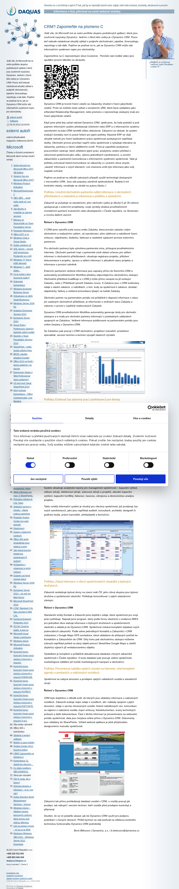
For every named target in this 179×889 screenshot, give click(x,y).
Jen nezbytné (38, 479)
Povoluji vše (140, 479)
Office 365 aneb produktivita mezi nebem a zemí (21, 543)
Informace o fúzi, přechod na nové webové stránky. (87, 11)
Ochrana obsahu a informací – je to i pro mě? (23, 789)
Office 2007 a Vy (21, 234)
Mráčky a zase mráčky (23, 743)
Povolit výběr (89, 479)
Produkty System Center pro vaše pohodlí (21, 521)
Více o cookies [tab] (142, 418)
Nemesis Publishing (24, 886)
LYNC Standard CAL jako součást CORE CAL (23, 612)
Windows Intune (21, 641)
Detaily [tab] (89, 418)
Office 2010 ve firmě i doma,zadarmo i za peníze (23, 365)
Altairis (20, 888)
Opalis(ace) (18, 528)
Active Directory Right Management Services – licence (23, 800)
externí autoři (16, 117)
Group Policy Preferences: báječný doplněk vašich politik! (23, 328)
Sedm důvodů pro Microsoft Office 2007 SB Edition (23, 169)
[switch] (70, 465)
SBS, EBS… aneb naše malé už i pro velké (22, 201)
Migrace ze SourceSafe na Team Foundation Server (23, 223)
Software (14, 121)
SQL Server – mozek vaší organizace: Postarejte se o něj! (23, 252)
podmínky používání (14, 876)
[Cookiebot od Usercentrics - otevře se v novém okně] (150, 408)
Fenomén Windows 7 (23, 231)
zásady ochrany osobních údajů (19, 878)
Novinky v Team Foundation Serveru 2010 (22, 339)
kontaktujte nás (12, 873)
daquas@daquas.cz (16, 861)
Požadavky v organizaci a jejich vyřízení (22, 568)
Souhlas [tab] (37, 418)
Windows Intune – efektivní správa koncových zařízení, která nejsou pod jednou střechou (22, 815)
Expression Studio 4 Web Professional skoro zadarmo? (23, 376)
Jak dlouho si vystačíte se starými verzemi (22, 212)
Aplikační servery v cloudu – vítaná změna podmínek (22, 510)
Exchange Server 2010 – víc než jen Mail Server (22, 594)
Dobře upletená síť (22, 245)
